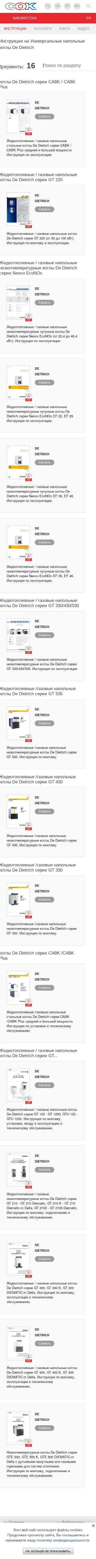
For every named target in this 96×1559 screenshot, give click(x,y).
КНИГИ (64, 29)
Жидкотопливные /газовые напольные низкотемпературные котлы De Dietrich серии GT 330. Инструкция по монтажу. (42, 928)
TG (48, 6)
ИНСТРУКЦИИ (15, 29)
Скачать (44, 116)
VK (57, 6)
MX (77, 6)
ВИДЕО (83, 29)
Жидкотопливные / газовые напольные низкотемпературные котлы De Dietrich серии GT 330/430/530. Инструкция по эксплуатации (42, 664)
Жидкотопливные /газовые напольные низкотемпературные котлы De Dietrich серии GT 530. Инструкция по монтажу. (42, 752)
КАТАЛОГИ (42, 29)
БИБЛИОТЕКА (25, 18)
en (89, 18)
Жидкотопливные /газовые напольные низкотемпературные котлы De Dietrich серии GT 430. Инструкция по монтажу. (42, 840)
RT (67, 6)
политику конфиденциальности (63, 1540)
